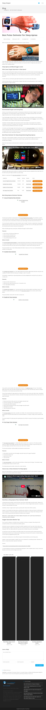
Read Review (28, 180)
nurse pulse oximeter (31, 128)
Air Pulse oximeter (7, 412)
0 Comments (33, 39)
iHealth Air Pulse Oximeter (8, 187)
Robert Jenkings (7, 39)
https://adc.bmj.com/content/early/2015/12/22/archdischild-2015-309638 (16, 546)
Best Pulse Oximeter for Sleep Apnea (16, 10)
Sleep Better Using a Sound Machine (9, 642)
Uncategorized (25, 39)
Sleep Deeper (6, 3)
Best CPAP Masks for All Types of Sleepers (31, 684)
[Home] (2, 10)
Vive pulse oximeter (7, 462)
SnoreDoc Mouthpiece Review (37, 642)
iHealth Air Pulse (29, 388)
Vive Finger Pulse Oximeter (8, 190)
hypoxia (34, 118)
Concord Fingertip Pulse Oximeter (9, 180)
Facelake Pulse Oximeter (7, 184)
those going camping (25, 290)
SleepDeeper (4, 672)
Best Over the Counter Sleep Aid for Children (23, 642)
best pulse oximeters (17, 175)
